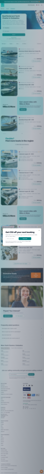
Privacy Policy (28, 241)
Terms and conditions (10, 242)
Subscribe (25, 238)
